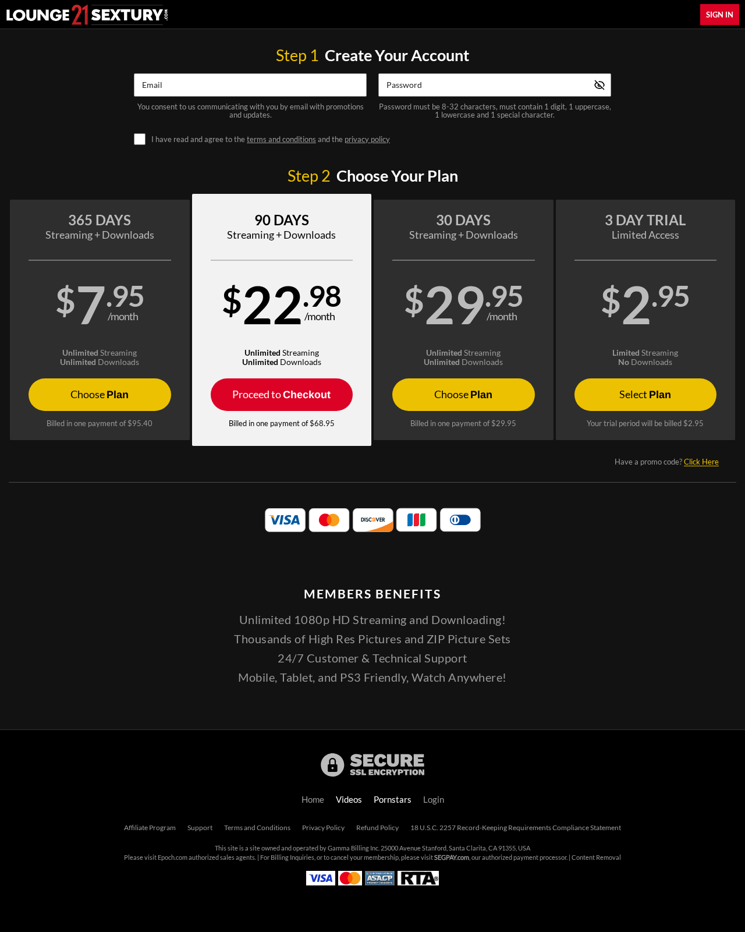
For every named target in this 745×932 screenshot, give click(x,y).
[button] (100, 320)
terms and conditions (281, 139)
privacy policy (367, 139)
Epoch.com (172, 857)
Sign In (719, 14)
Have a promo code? (667, 462)
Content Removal (596, 857)
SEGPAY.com (451, 857)
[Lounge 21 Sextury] (87, 14)
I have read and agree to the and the (270, 139)
